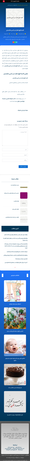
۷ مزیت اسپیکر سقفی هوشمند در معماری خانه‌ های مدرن (16, 262)
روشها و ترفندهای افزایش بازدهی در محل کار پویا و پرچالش (15, 255)
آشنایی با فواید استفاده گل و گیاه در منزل (15, 331)
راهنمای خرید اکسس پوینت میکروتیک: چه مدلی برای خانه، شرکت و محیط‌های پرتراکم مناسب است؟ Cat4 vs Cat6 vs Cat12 (15, 246)
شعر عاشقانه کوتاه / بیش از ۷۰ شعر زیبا (15, 415)
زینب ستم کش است (15, 185)
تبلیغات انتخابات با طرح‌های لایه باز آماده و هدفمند (17, 251)
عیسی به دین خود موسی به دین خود (11, 193)
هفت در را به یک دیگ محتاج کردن (12, 217)
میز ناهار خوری (18, 447)
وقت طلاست (16, 201)
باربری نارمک (20, 449)
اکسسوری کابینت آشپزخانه (11, 449)
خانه (26, 5)
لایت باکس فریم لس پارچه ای (18, 448)
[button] (26, 1)
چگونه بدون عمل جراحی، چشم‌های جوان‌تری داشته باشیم (15, 234)
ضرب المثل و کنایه (20, 5)
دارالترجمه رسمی (8, 448)
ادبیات (24, 5)
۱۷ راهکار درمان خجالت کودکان (15, 304)
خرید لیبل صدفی (11, 447)
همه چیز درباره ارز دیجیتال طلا (21, 258)
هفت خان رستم (15, 209)
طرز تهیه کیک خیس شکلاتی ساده (15, 387)
